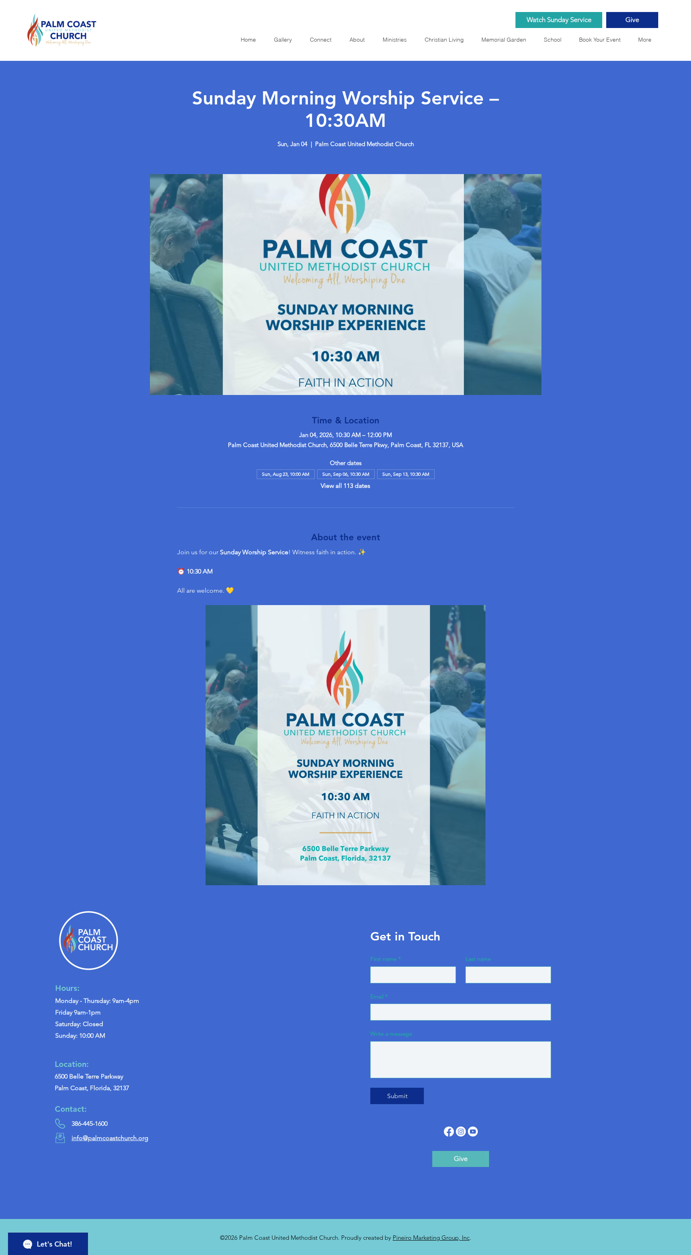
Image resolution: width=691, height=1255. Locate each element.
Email (378, 996)
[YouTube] (473, 1132)
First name (385, 958)
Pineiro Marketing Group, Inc (431, 1237)
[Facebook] (449, 1132)
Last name (478, 958)
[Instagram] (461, 1132)
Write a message (391, 1033)
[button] (506, 39)
